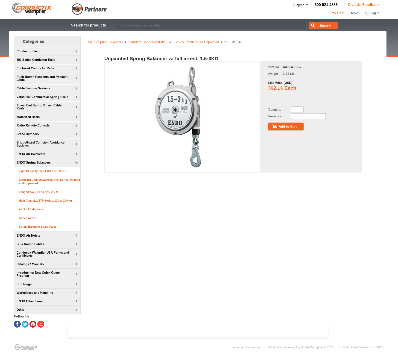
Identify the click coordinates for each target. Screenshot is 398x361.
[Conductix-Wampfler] (59, 9)
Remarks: (275, 116)
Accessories (27, 218)
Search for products (88, 25)
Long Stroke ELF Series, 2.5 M (38, 192)
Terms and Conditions (245, 347)
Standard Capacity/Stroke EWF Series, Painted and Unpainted (49, 181)
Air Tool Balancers (31, 209)
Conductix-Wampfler (309, 347)
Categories (33, 41)
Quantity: (274, 109)
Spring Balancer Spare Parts (37, 226)
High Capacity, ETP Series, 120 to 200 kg (45, 200)
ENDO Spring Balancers (105, 42)
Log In (375, 13)
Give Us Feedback (364, 5)
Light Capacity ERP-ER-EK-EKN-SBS (43, 171)
